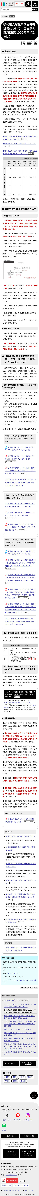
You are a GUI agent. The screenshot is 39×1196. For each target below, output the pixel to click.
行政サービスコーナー (21, 1185)
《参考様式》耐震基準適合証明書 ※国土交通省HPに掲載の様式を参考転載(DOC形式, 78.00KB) (20, 482)
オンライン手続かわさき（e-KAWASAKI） (19, 702)
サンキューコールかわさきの (28, 1153)
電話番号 (11, 1153)
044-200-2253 (13, 973)
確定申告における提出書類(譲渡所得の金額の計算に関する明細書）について (20, 896)
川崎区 (6, 1077)
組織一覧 (10, 1136)
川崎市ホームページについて (12, 1190)
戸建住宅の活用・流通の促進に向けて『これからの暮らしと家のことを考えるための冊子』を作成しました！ (20, 1046)
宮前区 (6, 1081)
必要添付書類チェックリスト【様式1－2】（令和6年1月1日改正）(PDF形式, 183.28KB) (20, 527)
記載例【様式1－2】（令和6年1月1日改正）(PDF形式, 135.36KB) (20, 515)
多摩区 (15, 1081)
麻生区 (23, 1081)
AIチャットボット (28, 1063)
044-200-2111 (11, 1175)
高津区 (29, 1077)
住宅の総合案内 (9, 1000)
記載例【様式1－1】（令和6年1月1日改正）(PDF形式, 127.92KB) (20, 458)
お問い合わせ (29, 1190)
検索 (35, 9)
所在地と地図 (6, 1185)
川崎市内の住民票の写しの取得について (21, 836)
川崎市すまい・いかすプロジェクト (17, 1029)
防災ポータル (19, 4)
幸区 (14, 1077)
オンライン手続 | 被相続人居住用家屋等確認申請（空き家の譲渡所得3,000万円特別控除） (20, 694)
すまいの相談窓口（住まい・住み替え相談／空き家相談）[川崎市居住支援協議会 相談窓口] (20, 1024)
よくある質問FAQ (11, 1063)
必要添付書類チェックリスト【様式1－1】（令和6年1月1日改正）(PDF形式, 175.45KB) (20, 470)
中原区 (21, 1077)
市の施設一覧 (29, 1136)
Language (28, 5)
